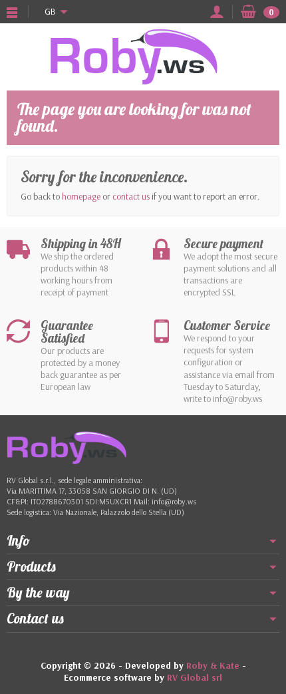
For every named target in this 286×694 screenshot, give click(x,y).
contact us (131, 196)
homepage (81, 196)
